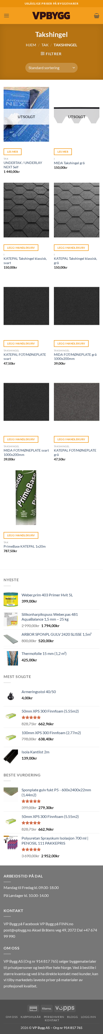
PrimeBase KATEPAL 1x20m (25, 546)
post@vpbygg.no (17, 930)
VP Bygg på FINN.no (56, 923)
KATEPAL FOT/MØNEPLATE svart (25, 357)
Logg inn (88, 1017)
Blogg (72, 1017)
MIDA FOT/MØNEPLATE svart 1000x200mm (26, 452)
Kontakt (52, 1020)
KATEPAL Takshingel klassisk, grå (75, 261)
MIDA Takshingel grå (69, 163)
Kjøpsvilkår (31, 1017)
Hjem (31, 44)
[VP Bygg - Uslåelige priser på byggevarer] (51, 15)
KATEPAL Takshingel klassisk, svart (25, 261)
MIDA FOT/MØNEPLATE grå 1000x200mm (75, 357)
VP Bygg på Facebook (21, 923)
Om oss (11, 1017)
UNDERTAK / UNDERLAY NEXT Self (23, 165)
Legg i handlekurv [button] (21, 247)
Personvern (54, 1017)
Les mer (12, 151)
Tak (45, 44)
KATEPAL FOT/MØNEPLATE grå (75, 452)
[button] (6, 15)
